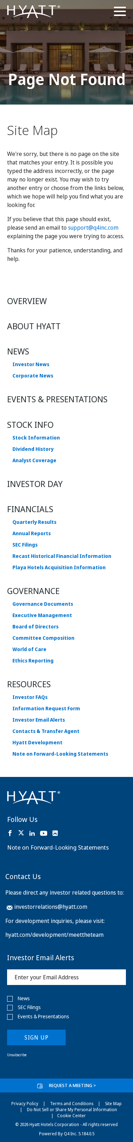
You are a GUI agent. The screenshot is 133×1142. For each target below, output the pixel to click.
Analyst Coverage (34, 460)
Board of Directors (35, 626)
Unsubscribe (17, 1054)
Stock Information (36, 438)
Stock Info (30, 424)
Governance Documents (42, 604)
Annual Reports (31, 533)
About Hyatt (34, 325)
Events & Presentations (57, 398)
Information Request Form (46, 708)
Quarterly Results (34, 522)
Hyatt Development (37, 742)
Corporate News (32, 376)
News (18, 351)
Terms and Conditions (71, 1104)
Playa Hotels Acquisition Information (59, 567)
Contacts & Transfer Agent (45, 731)
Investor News (30, 364)
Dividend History (33, 449)
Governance (33, 590)
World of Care (29, 649)
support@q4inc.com (93, 227)
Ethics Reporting (33, 660)
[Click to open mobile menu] (120, 12)
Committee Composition (43, 638)
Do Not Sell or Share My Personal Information (72, 1110)
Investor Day (35, 483)
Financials (30, 508)
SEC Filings (25, 545)
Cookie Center (71, 1116)
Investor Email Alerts (38, 720)
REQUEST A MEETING (72, 1085)
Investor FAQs (30, 697)
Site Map (113, 1104)
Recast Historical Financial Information (61, 556)
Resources (29, 683)
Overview (27, 300)
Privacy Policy (24, 1104)
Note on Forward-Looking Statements (60, 754)
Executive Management (42, 615)
